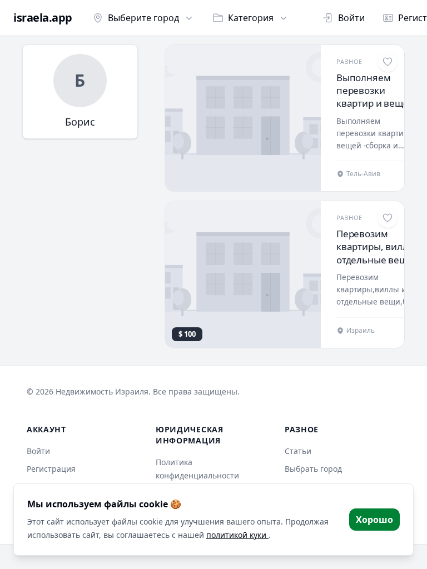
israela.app (42, 17)
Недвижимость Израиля (102, 391)
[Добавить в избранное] (388, 62)
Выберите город (143, 18)
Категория (251, 18)
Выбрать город (313, 468)
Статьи (298, 451)
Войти (351, 18)
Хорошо (374, 519)
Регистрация (51, 468)
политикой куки (237, 535)
